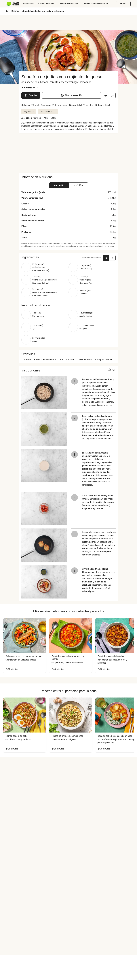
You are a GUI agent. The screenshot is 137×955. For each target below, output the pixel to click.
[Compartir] (113, 95)
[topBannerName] (68, 23)
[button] (68, 257)
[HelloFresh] (12, 4)
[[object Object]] (105, 95)
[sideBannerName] (68, 153)
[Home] (6, 11)
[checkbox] (22, 88)
